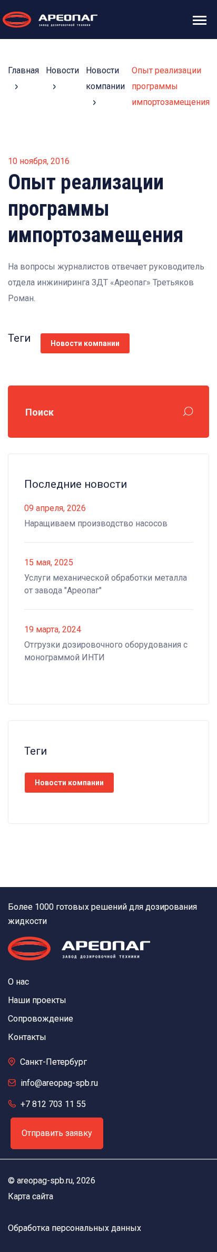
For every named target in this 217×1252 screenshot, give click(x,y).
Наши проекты (37, 1000)
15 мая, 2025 (48, 562)
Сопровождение (40, 1019)
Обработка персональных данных (74, 1228)
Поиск (39, 411)
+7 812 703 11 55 (53, 1104)
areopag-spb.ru (45, 1181)
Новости (62, 70)
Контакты (27, 1037)
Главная (23, 70)
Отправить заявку (57, 1133)
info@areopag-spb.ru (59, 1083)
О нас (18, 982)
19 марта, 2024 (52, 629)
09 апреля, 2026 (55, 508)
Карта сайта (30, 1196)
